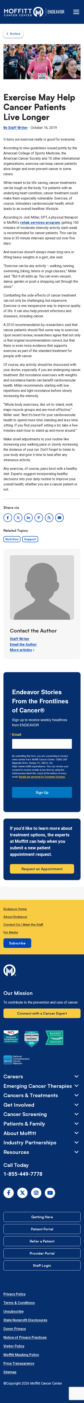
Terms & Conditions (19, 1303)
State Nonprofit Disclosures (25, 1320)
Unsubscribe (13, 1311)
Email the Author (23, 644)
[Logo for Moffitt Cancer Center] (42, 971)
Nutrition (12, 539)
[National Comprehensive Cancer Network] (16, 1061)
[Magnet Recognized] (54, 1040)
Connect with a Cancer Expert (42, 1013)
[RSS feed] (49, 517)
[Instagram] (36, 1193)
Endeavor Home (15, 909)
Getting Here (42, 1217)
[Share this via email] (59, 517)
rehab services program (40, 223)
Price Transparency (18, 1363)
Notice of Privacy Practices (25, 1337)
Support (30, 539)
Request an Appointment (42, 869)
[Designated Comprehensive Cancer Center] (11, 1040)
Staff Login (42, 1265)
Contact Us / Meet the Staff (23, 924)
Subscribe (17, 943)
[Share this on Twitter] (18, 517)
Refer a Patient (42, 1241)
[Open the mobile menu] (76, 12)
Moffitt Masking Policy (21, 1355)
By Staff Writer (15, 128)
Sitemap (9, 1372)
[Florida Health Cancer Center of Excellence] (32, 1040)
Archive (15, 34)
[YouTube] (50, 1193)
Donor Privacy (14, 1329)
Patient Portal (42, 1229)
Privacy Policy (14, 1294)
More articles (21, 650)
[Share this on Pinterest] (38, 517)
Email (16, 734)
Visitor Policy (13, 1346)
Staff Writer (20, 639)
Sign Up (42, 792)
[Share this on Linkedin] (28, 517)
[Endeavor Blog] (56, 12)
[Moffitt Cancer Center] (23, 11)
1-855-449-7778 (22, 1174)
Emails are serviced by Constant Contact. (42, 776)
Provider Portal (42, 1253)
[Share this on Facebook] (7, 517)
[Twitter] (22, 1193)
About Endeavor (15, 916)
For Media (10, 932)
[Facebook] (8, 1193)
